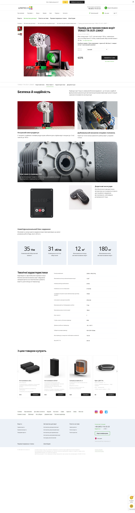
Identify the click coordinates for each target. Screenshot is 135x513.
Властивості (50, 85)
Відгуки (44, 13)
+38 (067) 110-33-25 (94, 9)
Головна (20, 23)
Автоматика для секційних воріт (46, 23)
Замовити (35, 394)
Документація (71, 85)
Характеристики (60, 85)
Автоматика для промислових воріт (66, 23)
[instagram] (96, 412)
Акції (50, 13)
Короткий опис (40, 85)
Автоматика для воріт (30, 23)
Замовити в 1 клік (109, 57)
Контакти (65, 13)
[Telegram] (106, 412)
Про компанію (21, 13)
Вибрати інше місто (77, 2)
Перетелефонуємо (102, 433)
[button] (47, 73)
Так (65, 2)
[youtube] (101, 412)
